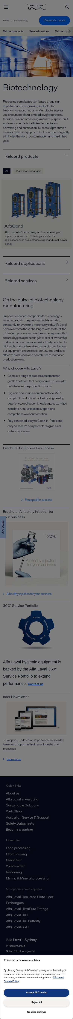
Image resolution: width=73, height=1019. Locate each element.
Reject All (36, 1002)
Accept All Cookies (36, 992)
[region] (36, 987)
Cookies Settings (36, 1012)
